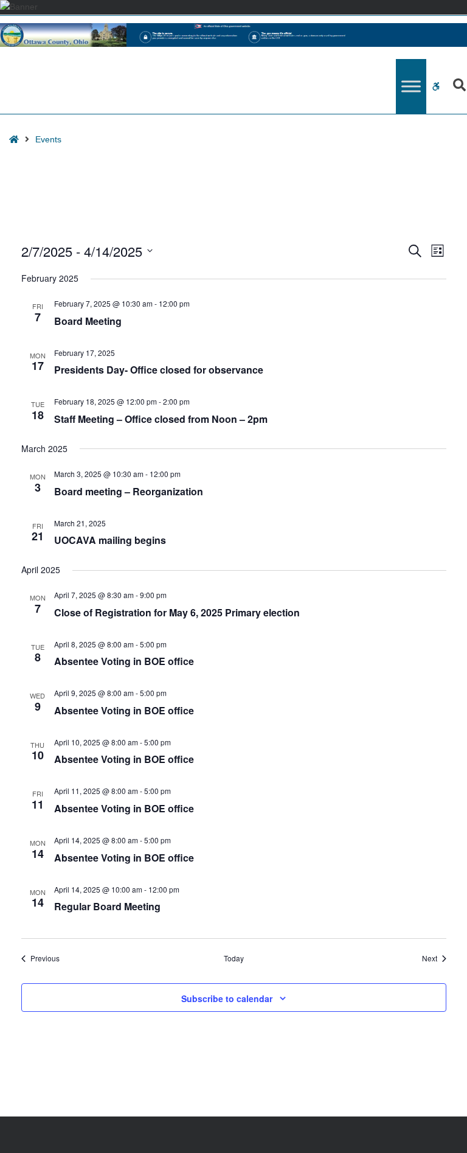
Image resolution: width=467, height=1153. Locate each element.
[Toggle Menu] (411, 86)
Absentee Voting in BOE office (124, 661)
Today (234, 958)
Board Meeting (88, 321)
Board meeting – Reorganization (128, 491)
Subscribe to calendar (226, 998)
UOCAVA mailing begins (110, 540)
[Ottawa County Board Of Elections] (233, 35)
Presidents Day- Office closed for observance (158, 370)
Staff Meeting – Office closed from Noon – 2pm (161, 419)
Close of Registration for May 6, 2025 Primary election (177, 612)
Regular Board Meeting (107, 906)
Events (48, 139)
